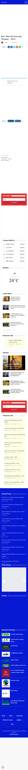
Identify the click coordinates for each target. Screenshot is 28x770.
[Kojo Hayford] (14, 579)
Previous (4, 581)
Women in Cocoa (8, 720)
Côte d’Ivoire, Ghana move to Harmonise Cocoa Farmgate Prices (17, 307)
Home (3, 716)
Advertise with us (14, 734)
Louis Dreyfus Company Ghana (17, 640)
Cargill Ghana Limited (17, 653)
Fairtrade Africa (15, 680)
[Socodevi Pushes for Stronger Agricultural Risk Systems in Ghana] (6, 324)
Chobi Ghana (14, 646)
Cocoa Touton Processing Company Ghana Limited (17, 671)
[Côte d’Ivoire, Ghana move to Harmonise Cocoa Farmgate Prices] (6, 307)
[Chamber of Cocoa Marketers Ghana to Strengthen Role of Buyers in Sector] (6, 298)
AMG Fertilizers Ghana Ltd (18, 665)
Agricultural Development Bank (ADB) (17, 702)
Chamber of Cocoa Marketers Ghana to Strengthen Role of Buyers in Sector (14, 366)
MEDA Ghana (14, 660)
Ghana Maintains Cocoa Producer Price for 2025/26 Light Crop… (17, 315)
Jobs (12, 724)
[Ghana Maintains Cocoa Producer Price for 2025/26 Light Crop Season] (6, 315)
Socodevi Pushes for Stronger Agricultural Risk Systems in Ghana (17, 391)
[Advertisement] (14, 20)
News (14, 362)
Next (24, 581)
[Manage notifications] (3, 767)
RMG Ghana (14, 690)
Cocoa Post (4, 2)
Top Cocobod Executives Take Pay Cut (10, 561)
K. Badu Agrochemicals (17, 634)
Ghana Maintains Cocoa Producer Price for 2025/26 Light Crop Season (17, 382)
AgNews (19, 720)
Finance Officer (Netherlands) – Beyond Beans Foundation (6, 158)
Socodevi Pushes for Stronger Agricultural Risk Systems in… (17, 324)
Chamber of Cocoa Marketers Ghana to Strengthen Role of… (15, 298)
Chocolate (19, 716)
